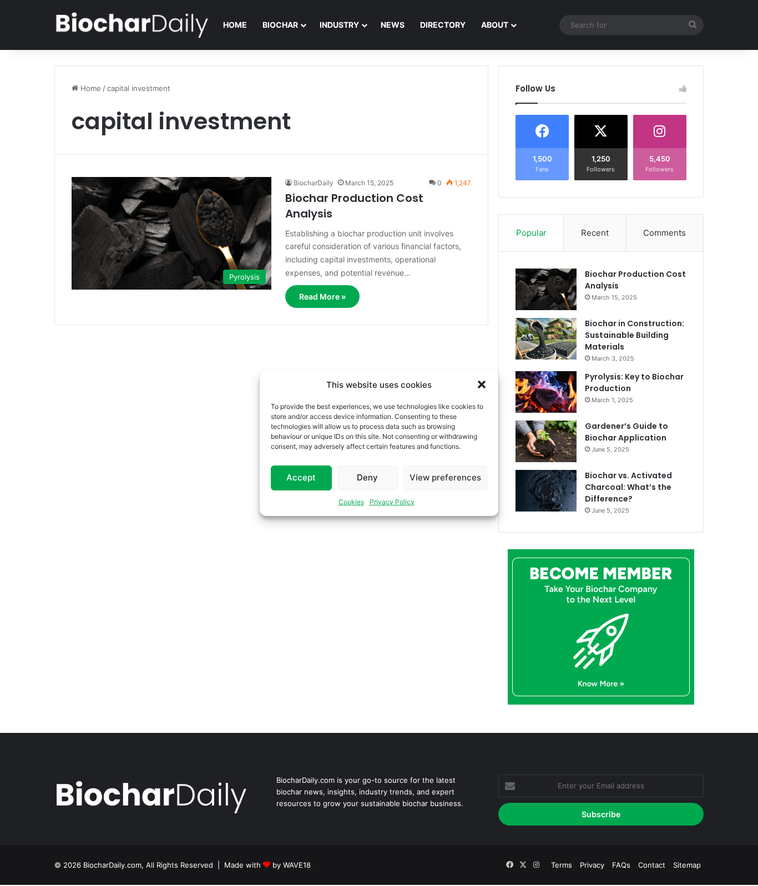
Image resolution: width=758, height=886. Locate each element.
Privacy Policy (392, 502)
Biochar (280, 24)
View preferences (445, 477)
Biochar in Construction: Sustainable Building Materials (634, 335)
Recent (595, 232)
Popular (531, 232)
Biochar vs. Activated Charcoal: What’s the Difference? (628, 487)
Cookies (351, 502)
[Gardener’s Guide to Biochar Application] (546, 441)
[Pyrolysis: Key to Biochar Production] (546, 392)
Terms (561, 864)
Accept (301, 477)
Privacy (592, 864)
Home (235, 24)
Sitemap (687, 864)
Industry (339, 24)
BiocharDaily (313, 183)
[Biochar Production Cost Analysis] (546, 289)
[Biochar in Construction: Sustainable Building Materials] (546, 339)
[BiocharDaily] (132, 25)
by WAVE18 (291, 864)
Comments (664, 232)
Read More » (322, 296)
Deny (367, 477)
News (393, 24)
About (494, 24)
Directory (443, 24)
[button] (481, 384)
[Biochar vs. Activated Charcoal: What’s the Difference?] (546, 491)
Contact (651, 864)
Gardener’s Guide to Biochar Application (626, 432)
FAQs (621, 864)
